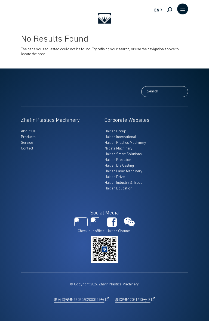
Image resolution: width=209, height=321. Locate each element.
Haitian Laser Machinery (123, 171)
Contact (27, 149)
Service (27, 143)
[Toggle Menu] (182, 9)
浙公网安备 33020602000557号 (79, 300)
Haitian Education (118, 188)
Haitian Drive (114, 177)
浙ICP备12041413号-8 (132, 300)
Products (28, 137)
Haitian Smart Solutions (123, 154)
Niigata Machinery (118, 149)
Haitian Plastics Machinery (125, 143)
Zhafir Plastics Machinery (50, 120)
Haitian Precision (117, 160)
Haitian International (120, 137)
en (156, 10)
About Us (28, 131)
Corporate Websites (126, 120)
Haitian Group (115, 131)
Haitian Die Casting (119, 166)
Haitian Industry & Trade (123, 183)
